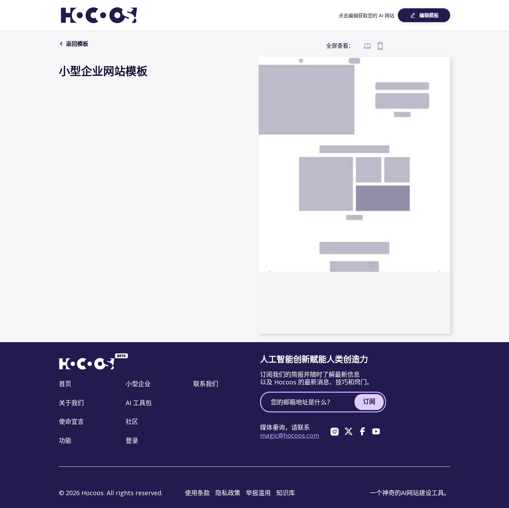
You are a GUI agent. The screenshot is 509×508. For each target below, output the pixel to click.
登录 (132, 440)
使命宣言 (71, 421)
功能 (65, 440)
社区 (132, 421)
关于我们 (71, 403)
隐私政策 (227, 493)
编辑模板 (429, 15)
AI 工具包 (139, 403)
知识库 (285, 493)
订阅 (369, 401)
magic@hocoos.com (289, 435)
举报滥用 (258, 493)
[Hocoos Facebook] (362, 431)
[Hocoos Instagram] (334, 431)
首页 (65, 384)
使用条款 (197, 493)
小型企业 (138, 384)
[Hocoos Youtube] (376, 431)
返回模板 (76, 43)
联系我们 (205, 384)
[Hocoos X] (348, 431)
